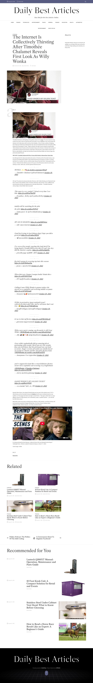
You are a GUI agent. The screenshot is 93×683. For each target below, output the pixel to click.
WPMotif (58, 668)
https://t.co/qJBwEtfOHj (23, 383)
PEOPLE (34, 394)
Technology (26, 22)
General (50, 22)
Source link (15, 455)
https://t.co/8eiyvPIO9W (23, 370)
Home (12, 22)
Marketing (15, 34)
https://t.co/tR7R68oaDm (23, 263)
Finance (18, 22)
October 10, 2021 (45, 294)
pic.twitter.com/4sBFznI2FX (35, 352)
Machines (9, 487)
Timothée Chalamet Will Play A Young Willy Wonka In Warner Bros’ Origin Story (35, 155)
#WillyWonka (25, 332)
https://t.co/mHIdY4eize (39, 222)
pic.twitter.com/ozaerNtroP (37, 170)
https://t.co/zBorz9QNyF (29, 209)
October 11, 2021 (36, 225)
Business (37, 487)
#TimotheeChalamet (32, 368)
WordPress (44, 668)
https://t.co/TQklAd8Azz (29, 306)
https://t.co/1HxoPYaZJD (26, 193)
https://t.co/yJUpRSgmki (23, 291)
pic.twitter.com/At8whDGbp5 (40, 332)
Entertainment (36, 22)
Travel (44, 22)
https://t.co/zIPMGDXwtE (41, 319)
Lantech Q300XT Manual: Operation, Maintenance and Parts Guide (19, 491)
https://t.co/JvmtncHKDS (30, 235)
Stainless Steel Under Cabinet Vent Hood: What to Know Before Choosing (19, 517)
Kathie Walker (26, 65)
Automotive (79, 22)
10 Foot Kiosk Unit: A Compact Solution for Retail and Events (46, 490)
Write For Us (51, 28)
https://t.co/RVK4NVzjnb (23, 276)
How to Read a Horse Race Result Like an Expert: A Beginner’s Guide (47, 517)
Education (64, 22)
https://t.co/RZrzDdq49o (41, 250)
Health (71, 22)
